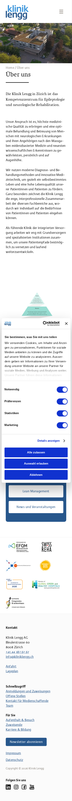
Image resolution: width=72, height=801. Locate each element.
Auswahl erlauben (36, 463)
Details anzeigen (48, 440)
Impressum (13, 753)
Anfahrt (11, 666)
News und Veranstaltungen (36, 507)
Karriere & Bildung (18, 730)
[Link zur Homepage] (17, 12)
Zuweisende (14, 725)
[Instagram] (16, 787)
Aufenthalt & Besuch (20, 720)
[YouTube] (31, 787)
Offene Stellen (16, 696)
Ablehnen (36, 474)
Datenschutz (14, 760)
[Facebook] (24, 787)
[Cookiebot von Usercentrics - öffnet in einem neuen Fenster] (44, 323)
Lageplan (12, 671)
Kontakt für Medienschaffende (27, 701)
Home (10, 68)
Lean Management (36, 491)
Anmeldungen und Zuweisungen (28, 691)
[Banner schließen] (66, 323)
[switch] (62, 401)
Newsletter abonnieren (26, 742)
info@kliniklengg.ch (20, 657)
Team (9, 706)
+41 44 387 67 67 (17, 652)
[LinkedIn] (8, 787)
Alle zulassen (36, 452)
